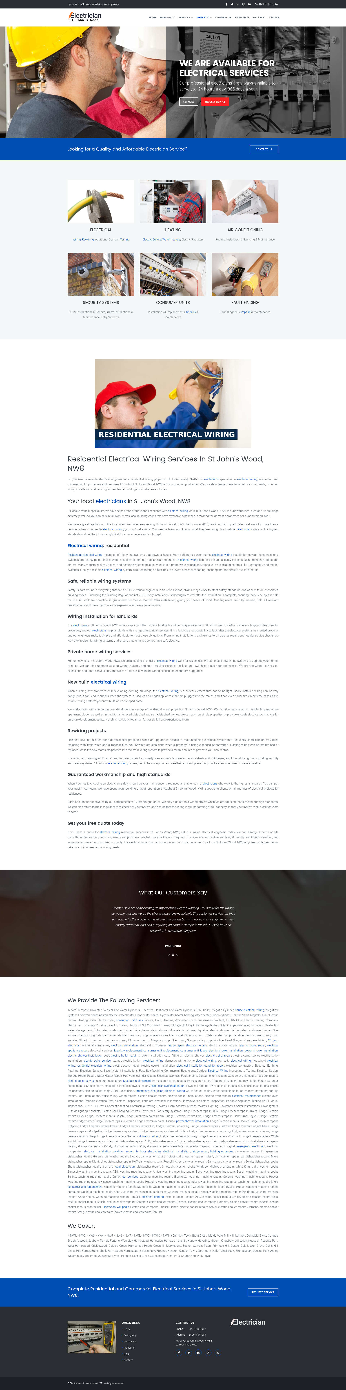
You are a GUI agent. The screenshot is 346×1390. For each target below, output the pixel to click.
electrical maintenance (246, 1096)
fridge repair (176, 1045)
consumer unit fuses (129, 1020)
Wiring (77, 239)
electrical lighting (153, 1197)
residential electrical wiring (94, 1066)
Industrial (242, 17)
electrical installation (124, 1045)
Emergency (167, 17)
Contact (273, 17)
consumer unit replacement (161, 1050)
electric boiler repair (252, 1045)
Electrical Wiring (218, 1071)
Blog (126, 1354)
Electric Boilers (152, 239)
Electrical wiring (85, 546)
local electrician (125, 1166)
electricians (211, 479)
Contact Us (264, 149)
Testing (124, 239)
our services (130, 1177)
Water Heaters (171, 239)
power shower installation (261, 1050)
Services (184, 17)
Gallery (258, 17)
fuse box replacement (128, 1050)
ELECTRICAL (101, 230)
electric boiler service (97, 1060)
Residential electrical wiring (85, 555)
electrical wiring (247, 479)
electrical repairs (196, 1045)
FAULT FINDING (245, 303)
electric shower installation (226, 1050)
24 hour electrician (148, 1151)
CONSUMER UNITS (173, 303)
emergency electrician (149, 1091)
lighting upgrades (221, 1151)
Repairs (191, 312)
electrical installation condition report (201, 1066)
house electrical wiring (249, 1010)
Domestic (202, 17)
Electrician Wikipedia (116, 1207)
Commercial (223, 17)
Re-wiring (88, 239)
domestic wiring (149, 1136)
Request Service (215, 101)
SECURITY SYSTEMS (101, 303)
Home (152, 17)
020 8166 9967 (268, 4)
